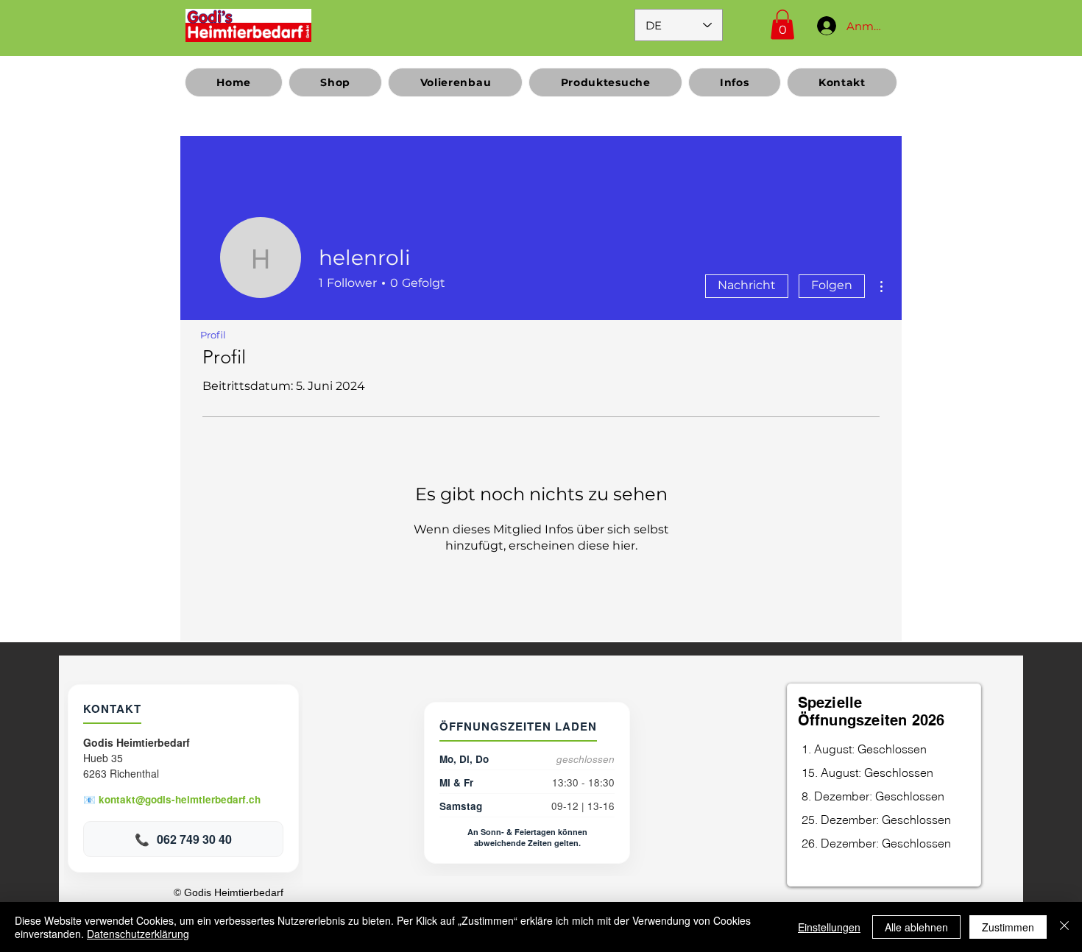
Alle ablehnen (916, 927)
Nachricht (747, 285)
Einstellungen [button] (829, 927)
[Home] (248, 25)
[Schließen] (1064, 927)
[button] (782, 25)
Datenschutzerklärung (138, 933)
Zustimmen (1008, 927)
